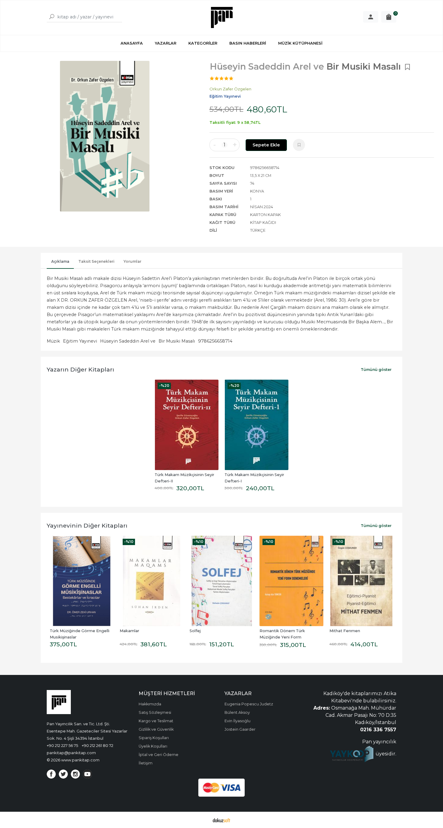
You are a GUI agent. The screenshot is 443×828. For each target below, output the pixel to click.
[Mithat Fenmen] (361, 581)
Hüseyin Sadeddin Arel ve (128, 341)
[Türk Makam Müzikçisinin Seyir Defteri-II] (186, 425)
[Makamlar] (152, 581)
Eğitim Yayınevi (80, 341)
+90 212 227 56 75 (62, 745)
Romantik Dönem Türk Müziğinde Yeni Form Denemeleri (282, 637)
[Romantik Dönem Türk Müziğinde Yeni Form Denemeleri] (291, 581)
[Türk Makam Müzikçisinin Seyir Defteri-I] (256, 425)
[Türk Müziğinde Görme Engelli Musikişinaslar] (82, 581)
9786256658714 (215, 341)
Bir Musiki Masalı (177, 341)
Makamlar (129, 631)
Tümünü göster (376, 369)
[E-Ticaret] (221, 820)
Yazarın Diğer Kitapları (80, 369)
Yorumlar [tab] (132, 261)
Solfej (195, 631)
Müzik (53, 341)
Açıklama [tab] (60, 261)
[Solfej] (221, 581)
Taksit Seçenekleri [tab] (96, 261)
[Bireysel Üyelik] (370, 17)
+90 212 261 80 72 (97, 745)
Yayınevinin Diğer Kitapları (87, 525)
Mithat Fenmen (344, 631)
